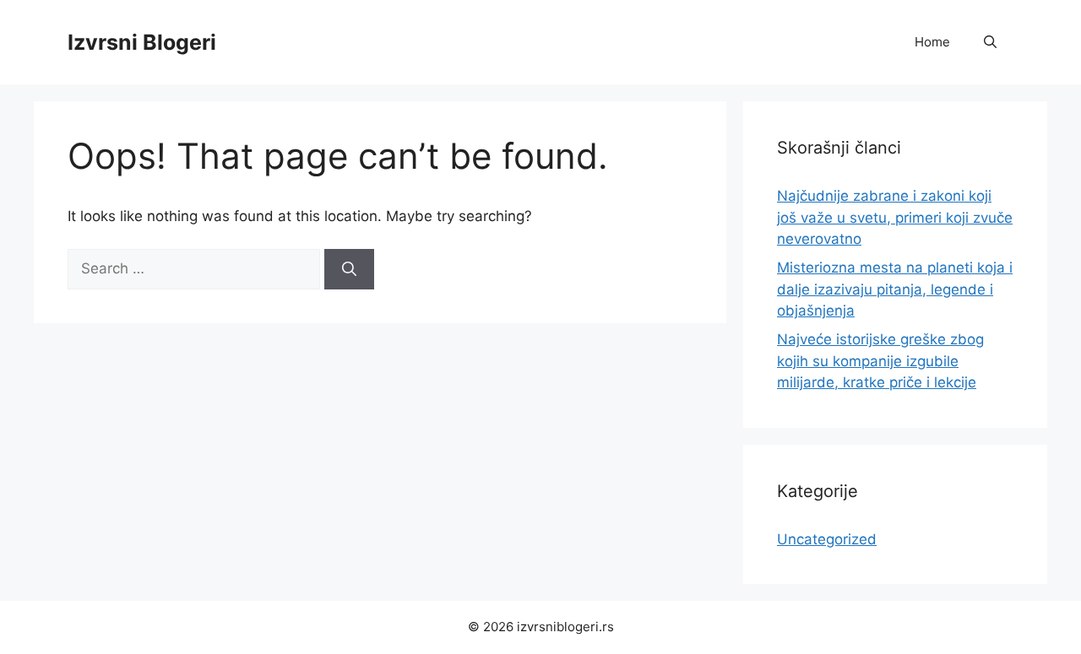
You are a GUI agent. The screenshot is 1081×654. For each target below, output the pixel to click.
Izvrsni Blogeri (142, 42)
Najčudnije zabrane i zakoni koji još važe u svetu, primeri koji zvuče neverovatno (895, 217)
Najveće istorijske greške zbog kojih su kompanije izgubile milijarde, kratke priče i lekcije (880, 361)
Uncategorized (827, 539)
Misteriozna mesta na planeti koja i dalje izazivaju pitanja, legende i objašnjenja (895, 289)
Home (932, 42)
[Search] (349, 269)
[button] (990, 42)
